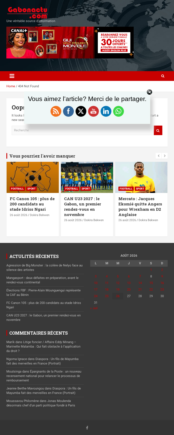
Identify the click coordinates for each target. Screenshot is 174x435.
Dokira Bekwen (39, 215)
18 (106, 289)
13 (128, 283)
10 (95, 283)
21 (140, 289)
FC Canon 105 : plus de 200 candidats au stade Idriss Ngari (32, 204)
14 (140, 283)
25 (106, 296)
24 (95, 296)
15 (151, 283)
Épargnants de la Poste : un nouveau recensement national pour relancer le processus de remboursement (43, 376)
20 (128, 289)
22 (151, 289)
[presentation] (158, 156)
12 (117, 283)
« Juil (94, 308)
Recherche (158, 130)
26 (117, 296)
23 (162, 289)
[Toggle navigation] (11, 76)
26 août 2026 (18, 215)
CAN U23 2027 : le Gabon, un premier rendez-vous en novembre (82, 206)
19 (117, 289)
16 (162, 283)
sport (31, 188)
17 (95, 289)
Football (17, 188)
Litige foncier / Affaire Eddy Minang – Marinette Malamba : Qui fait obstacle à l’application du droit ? (43, 346)
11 (106, 283)
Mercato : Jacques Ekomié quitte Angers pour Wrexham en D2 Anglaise (140, 206)
